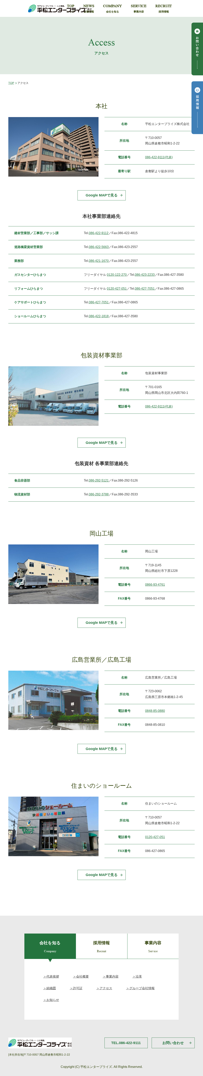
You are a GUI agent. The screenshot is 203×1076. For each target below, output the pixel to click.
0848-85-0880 (155, 711)
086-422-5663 (99, 247)
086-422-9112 (98, 233)
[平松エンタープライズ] (60, 8)
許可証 (77, 988)
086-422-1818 (99, 316)
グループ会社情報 (142, 988)
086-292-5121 (99, 480)
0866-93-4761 (155, 584)
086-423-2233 (145, 274)
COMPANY (112, 8)
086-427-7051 (145, 288)
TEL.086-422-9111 (126, 1043)
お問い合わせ (173, 1043)
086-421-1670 (99, 261)
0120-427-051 (117, 288)
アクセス (106, 988)
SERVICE (139, 8)
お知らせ (52, 1000)
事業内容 (112, 976)
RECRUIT (163, 8)
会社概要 (82, 976)
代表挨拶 (52, 976)
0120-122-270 (117, 274)
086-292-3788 (99, 494)
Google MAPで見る (102, 195)
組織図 (51, 988)
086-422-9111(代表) (159, 157)
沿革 (139, 976)
